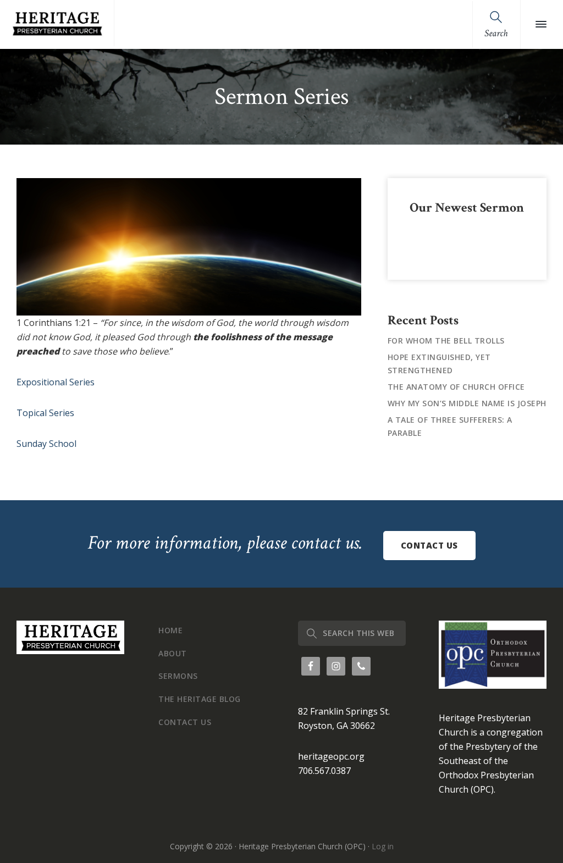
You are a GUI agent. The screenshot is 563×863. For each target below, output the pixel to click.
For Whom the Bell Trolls (446, 340)
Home (170, 630)
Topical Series (45, 413)
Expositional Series (55, 382)
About (172, 653)
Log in (383, 846)
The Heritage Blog (199, 699)
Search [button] (495, 33)
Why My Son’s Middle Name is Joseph (467, 403)
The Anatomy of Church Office (456, 386)
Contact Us (429, 545)
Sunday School (46, 444)
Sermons (178, 676)
